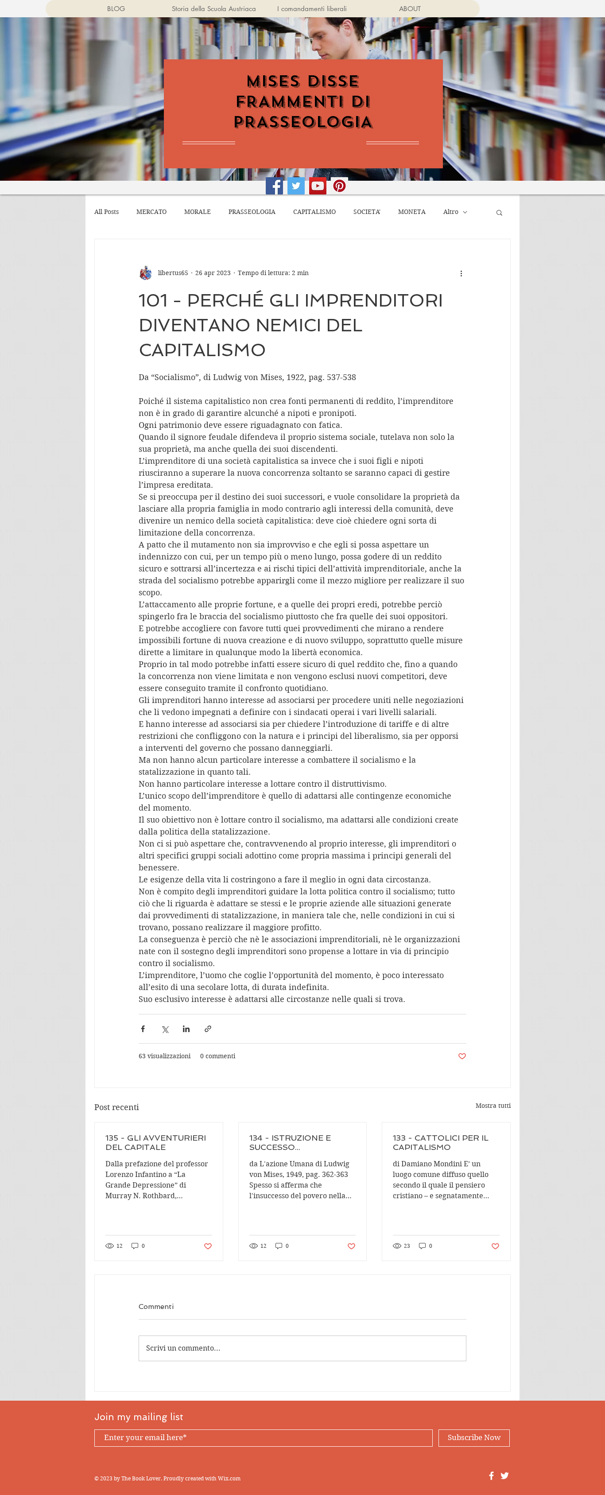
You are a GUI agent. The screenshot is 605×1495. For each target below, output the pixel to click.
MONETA (412, 212)
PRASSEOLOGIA (252, 212)
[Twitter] (296, 185)
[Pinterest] (339, 185)
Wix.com (229, 1478)
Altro (450, 212)
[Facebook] (274, 185)
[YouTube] (317, 185)
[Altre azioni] (461, 273)
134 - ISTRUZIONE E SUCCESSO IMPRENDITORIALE (290, 1142)
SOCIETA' (366, 212)
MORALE (197, 212)
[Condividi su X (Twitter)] (164, 1029)
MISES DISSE (302, 81)
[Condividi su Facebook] (143, 1029)
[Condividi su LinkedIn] (186, 1029)
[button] (499, 212)
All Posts (106, 212)
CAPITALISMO (314, 212)
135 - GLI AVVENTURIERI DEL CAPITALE (155, 1142)
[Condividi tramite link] (208, 1029)
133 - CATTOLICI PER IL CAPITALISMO (441, 1142)
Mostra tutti (493, 1106)
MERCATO (151, 212)
